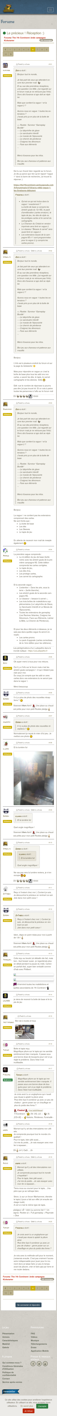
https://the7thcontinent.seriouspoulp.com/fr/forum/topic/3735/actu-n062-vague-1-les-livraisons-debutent (33, 187)
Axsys (5, 1163)
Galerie (5, 1347)
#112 (50, 909)
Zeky (17, 71)
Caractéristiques (10, 1340)
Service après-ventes (12, 1382)
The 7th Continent (20, 37)
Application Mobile (40, 1350)
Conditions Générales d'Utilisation (12, 1367)
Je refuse (28, 1410)
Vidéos (34, 1337)
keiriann (6, 71)
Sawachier (7, 409)
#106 (50, 692)
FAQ (33, 1333)
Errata (33, 1347)
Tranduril (7, 960)
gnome (5, 1130)
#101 (50, 64)
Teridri (6, 1050)
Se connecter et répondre (28, 1304)
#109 (50, 810)
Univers (6, 1337)
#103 (50, 403)
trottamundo (8, 1022)
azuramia (6, 722)
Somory (6, 699)
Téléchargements (39, 1343)
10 (6, 54)
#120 (50, 1221)
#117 (50, 1068)
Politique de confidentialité (9, 1373)
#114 (50, 994)
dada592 (6, 1001)
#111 (50, 887)
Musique (35, 1340)
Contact (6, 1378)
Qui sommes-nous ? (11, 1362)
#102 (50, 251)
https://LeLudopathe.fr (37, 650)
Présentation (8, 1333)
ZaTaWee (7, 894)
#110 (50, 842)
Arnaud (6, 556)
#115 (50, 1016)
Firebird (19, 195)
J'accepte (42, 1406)
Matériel (6, 1343)
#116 (50, 1044)
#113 (50, 953)
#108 (50, 742)
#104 (50, 549)
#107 (50, 716)
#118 (50, 1124)
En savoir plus (27, 1405)
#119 (50, 1157)
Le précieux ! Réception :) (25, 32)
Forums (7, 37)
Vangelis (7, 257)
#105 (50, 657)
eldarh (6, 749)
